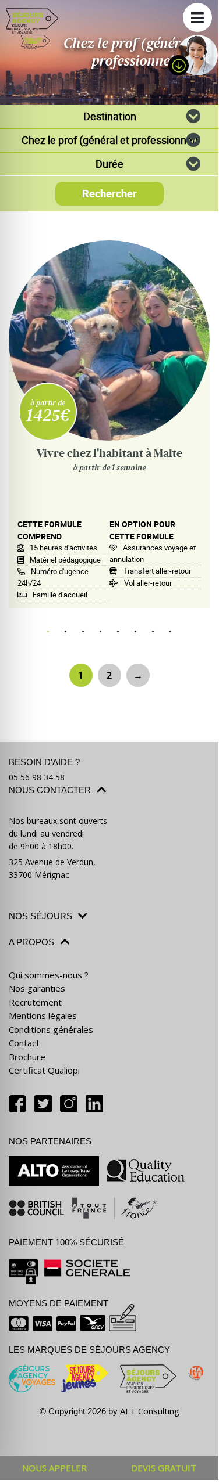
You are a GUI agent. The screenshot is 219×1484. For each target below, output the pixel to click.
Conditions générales (51, 1029)
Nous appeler (54, 1468)
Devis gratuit (163, 1468)
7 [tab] (153, 631)
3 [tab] (83, 631)
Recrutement (35, 1002)
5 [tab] (118, 631)
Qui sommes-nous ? (49, 975)
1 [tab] (48, 631)
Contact (24, 1043)
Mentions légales (43, 1015)
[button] (197, 17)
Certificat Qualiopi (44, 1070)
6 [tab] (136, 631)
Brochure (27, 1056)
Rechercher (109, 193)
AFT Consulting (149, 1411)
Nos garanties (37, 988)
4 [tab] (101, 631)
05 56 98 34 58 (37, 777)
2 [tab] (66, 631)
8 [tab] (170, 631)
